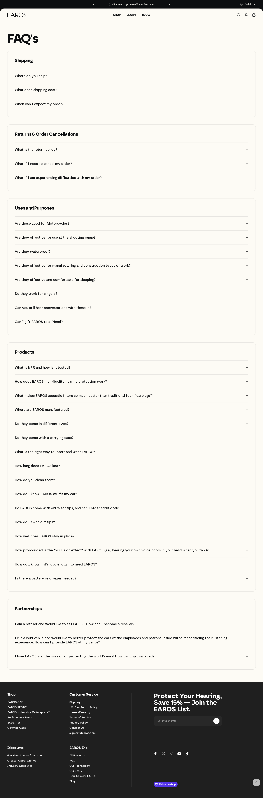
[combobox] (248, 4)
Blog (72, 781)
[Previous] (94, 4)
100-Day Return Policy (83, 707)
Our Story (75, 770)
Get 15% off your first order (25, 755)
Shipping (74, 702)
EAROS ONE (15, 702)
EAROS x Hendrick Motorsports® (28, 712)
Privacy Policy (78, 722)
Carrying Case (16, 727)
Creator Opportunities (21, 760)
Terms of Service (80, 717)
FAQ (72, 760)
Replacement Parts (19, 717)
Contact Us (76, 727)
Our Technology (79, 765)
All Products (77, 755)
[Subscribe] (216, 721)
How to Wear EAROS (82, 775)
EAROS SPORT (17, 707)
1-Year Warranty (79, 712)
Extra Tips (14, 722)
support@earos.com (82, 732)
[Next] (169, 4)
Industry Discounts (19, 765)
